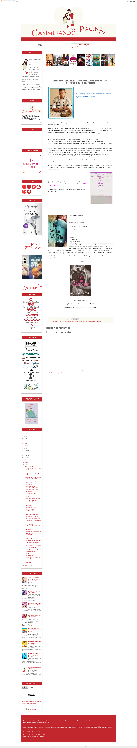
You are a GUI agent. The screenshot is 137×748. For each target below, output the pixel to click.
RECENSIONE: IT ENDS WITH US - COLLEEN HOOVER (34, 604)
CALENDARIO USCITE (72, 39)
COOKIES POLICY (101, 39)
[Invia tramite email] (72, 319)
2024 (25, 433)
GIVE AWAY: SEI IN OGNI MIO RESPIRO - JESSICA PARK (34, 579)
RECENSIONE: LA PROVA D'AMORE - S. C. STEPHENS (33, 517)
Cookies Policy (47, 722)
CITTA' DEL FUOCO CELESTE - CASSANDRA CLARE (33, 546)
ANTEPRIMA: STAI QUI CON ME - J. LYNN (32, 481)
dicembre (27, 460)
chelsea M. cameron (62, 321)
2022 (25, 438)
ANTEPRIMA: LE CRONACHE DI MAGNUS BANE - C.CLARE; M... (32, 500)
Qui (49, 189)
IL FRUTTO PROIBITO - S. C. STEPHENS (32, 537)
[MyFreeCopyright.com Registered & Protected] (32, 709)
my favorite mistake (92, 321)
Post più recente (50, 370)
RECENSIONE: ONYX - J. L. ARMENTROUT (32, 528)
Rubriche (61, 39)
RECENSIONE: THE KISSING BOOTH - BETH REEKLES (35, 630)
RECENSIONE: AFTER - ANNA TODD (34, 591)
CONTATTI (28, 553)
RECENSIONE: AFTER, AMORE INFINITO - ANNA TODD (34, 616)
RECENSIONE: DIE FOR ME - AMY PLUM (32, 504)
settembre (27, 565)
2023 (25, 436)
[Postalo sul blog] (74, 319)
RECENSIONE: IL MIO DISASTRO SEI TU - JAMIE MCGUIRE (32, 495)
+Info (85, 747)
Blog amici (91, 39)
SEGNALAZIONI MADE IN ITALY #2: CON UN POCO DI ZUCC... (33, 468)
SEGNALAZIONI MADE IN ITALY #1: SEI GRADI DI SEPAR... (32, 473)
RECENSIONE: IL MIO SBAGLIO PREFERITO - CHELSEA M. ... (31, 509)
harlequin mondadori (72, 321)
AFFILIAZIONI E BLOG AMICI (34, 667)
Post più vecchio (110, 370)
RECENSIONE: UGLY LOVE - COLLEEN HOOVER (34, 655)
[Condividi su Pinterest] (78, 319)
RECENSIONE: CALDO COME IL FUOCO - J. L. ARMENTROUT (33, 533)
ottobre (27, 464)
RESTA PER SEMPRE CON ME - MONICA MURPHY (33, 550)
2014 (25, 457)
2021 (25, 441)
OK (89, 747)
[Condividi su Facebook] (77, 319)
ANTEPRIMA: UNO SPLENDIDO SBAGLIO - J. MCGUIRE (32, 557)
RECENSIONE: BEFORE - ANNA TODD (35, 642)
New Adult (99, 321)
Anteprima (55, 321)
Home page (34, 39)
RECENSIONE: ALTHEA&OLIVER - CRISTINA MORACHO (31, 486)
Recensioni (43, 39)
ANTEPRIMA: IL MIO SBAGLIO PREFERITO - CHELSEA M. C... (33, 542)
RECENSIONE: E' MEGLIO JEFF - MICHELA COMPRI (33, 521)
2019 (25, 445)
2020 (25, 443)
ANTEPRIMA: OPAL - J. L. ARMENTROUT (31, 490)
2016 (25, 453)
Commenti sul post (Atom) (57, 373)
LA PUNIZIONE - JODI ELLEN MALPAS (33, 561)
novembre (27, 462)
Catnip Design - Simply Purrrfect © (37, 734)
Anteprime (52, 39)
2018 (25, 448)
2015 (25, 455)
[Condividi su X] (75, 319)
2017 (25, 450)
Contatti (82, 39)
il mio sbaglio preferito (82, 321)
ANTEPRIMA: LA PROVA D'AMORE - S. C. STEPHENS (33, 524)
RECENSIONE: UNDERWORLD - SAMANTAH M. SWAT (33, 477)
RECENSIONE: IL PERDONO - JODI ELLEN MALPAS (33, 513)
